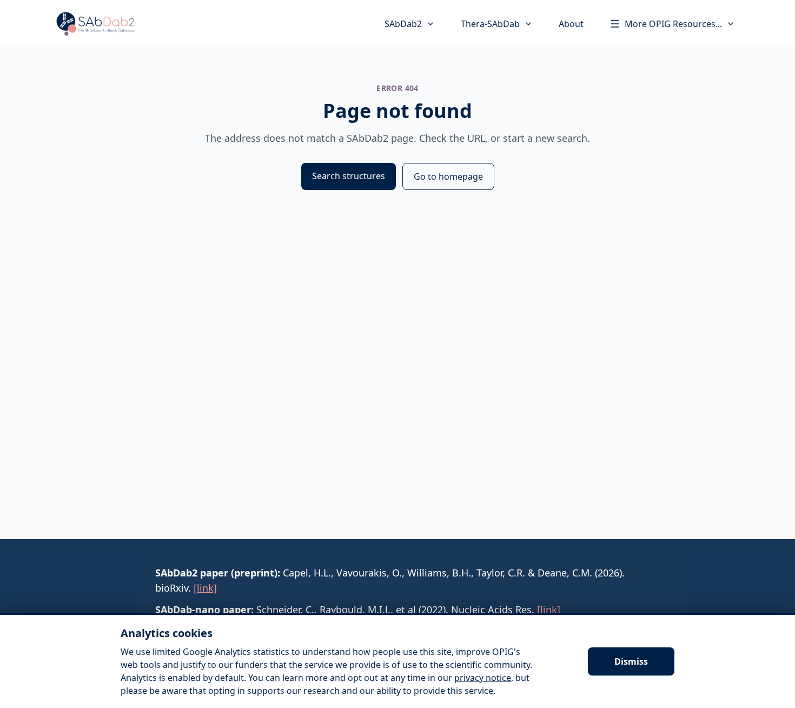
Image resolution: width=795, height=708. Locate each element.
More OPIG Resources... (673, 24)
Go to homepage (448, 176)
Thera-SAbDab (490, 24)
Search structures (348, 176)
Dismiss (631, 661)
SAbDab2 (403, 24)
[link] (205, 587)
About (571, 24)
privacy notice (482, 678)
